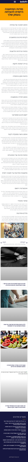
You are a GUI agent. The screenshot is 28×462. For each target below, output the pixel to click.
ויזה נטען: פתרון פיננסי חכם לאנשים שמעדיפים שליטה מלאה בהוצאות (14, 449)
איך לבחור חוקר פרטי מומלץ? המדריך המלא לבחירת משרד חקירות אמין (15, 406)
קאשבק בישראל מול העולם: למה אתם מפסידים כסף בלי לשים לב (15, 442)
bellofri (23, 1)
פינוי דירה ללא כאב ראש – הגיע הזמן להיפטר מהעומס (14, 440)
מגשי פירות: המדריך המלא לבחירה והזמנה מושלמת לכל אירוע (16, 365)
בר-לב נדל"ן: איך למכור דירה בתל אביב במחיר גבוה (15, 421)
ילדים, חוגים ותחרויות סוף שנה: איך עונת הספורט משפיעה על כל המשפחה (14, 325)
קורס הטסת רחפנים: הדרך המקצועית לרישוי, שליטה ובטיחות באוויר (15, 446)
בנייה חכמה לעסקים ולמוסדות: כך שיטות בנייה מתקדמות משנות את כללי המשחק (16, 437)
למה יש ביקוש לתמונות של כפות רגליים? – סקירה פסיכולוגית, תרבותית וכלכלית (14, 284)
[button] (14, 1)
